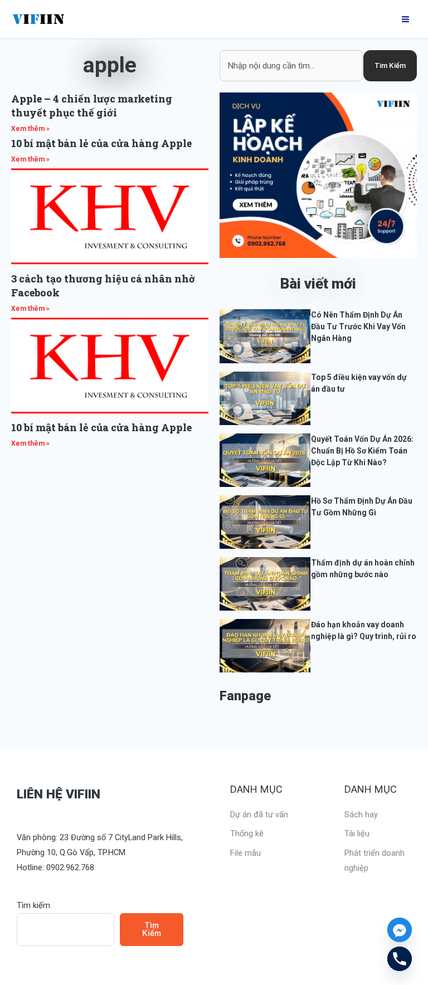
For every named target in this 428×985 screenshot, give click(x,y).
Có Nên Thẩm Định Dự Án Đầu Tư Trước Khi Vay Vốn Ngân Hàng (358, 326)
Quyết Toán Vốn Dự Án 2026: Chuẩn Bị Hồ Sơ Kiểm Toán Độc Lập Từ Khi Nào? (362, 451)
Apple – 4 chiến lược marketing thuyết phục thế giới (91, 105)
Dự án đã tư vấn (259, 815)
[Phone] (399, 959)
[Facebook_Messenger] (399, 930)
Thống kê (247, 833)
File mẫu (245, 853)
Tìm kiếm (33, 905)
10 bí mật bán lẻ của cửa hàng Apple (101, 143)
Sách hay (361, 815)
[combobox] (291, 65)
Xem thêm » (30, 129)
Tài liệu (356, 833)
